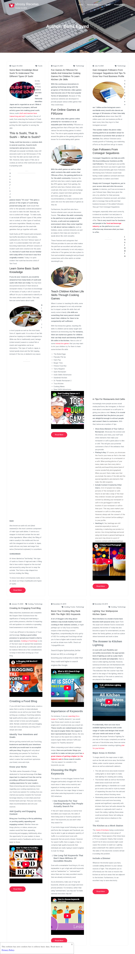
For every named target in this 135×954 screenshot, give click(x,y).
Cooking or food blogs (29, 641)
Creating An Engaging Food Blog (25, 608)
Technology (80, 66)
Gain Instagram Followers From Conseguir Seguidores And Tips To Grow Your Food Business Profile (109, 73)
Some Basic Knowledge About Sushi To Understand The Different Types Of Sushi (23, 73)
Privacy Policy (119, 5)
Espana (107, 5)
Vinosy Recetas (27, 4)
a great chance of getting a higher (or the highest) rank (67, 756)
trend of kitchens (102, 830)
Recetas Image (93, 5)
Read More (17, 590)
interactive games (62, 344)
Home (81, 5)
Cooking (30, 604)
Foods (40, 66)
